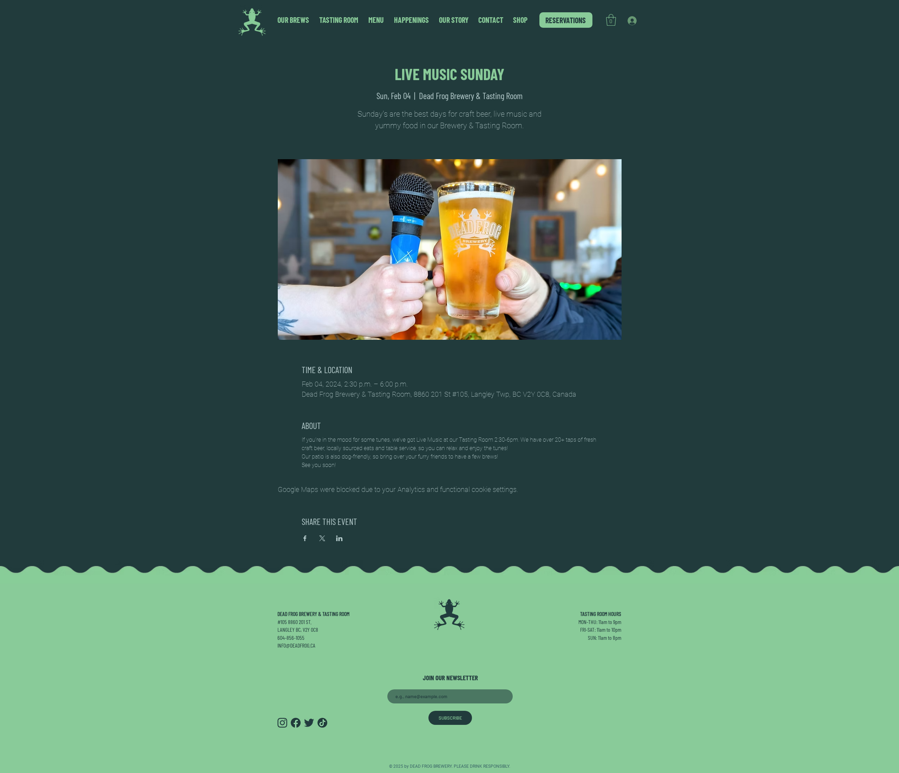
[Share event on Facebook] (305, 538)
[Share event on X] (322, 538)
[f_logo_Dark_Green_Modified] (296, 723)
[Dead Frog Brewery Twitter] (309, 723)
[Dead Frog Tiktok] (322, 723)
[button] (611, 20)
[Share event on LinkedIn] (339, 538)
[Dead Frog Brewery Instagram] (282, 723)
